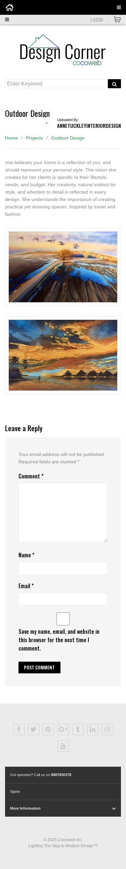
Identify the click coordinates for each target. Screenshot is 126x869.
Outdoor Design (68, 138)
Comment (31, 476)
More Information (25, 808)
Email (26, 586)
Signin (15, 791)
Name (26, 555)
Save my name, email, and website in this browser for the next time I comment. (58, 639)
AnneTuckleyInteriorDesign (89, 125)
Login (96, 19)
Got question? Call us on (40, 775)
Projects (34, 138)
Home (11, 138)
